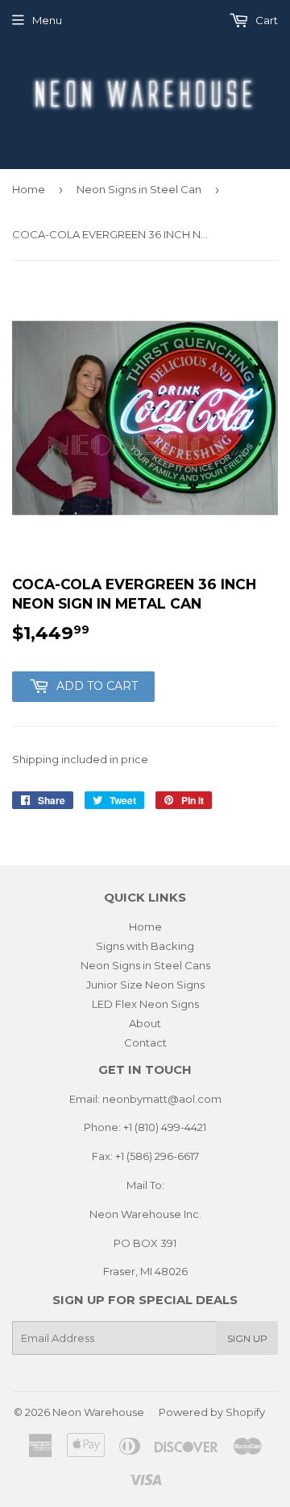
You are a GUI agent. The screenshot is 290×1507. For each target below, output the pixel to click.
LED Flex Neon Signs (145, 1003)
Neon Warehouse (98, 1412)
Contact (145, 1042)
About (145, 1023)
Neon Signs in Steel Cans (145, 965)
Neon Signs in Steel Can (139, 189)
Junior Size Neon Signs (145, 984)
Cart (265, 20)
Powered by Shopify (212, 1412)
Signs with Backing (145, 945)
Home (28, 189)
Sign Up (247, 1338)
